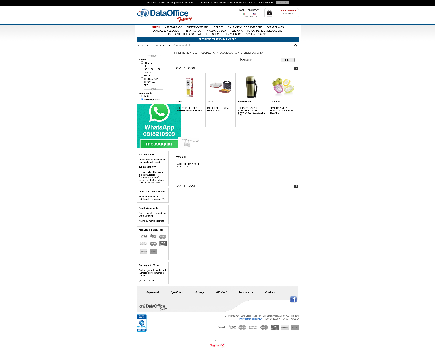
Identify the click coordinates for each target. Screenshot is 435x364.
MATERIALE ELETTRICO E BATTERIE (188, 34)
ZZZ (146, 85)
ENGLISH (254, 17)
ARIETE (148, 63)
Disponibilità (145, 93)
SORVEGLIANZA (275, 27)
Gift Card (221, 292)
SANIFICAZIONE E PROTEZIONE (245, 27)
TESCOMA (149, 82)
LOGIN (242, 10)
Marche (142, 59)
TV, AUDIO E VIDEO (215, 30)
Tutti (146, 96)
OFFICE (216, 34)
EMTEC (148, 75)
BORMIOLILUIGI (152, 69)
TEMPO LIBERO (233, 34)
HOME (185, 53)
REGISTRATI (253, 10)
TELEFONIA (236, 30)
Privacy (199, 292)
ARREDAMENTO (173, 27)
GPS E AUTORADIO (256, 34)
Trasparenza (246, 292)
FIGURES (218, 27)
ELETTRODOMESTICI (198, 27)
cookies (206, 2)
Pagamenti (152, 292)
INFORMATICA (193, 30)
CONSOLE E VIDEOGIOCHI (167, 30)
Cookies (270, 292)
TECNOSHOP (151, 79)
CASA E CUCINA (228, 53)
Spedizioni (177, 292)
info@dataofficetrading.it (250, 319)
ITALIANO (244, 17)
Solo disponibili (152, 99)
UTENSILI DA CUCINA (252, 53)
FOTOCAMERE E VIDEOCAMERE (264, 30)
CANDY (147, 72)
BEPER (147, 66)
